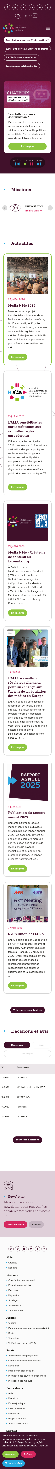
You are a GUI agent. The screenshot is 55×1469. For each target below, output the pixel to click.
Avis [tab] (41, 1045)
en (26, 15)
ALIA (9, 1257)
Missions (12, 1275)
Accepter (10, 1454)
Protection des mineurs (20, 1380)
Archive (36, 1224)
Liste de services (16, 1408)
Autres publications (18, 1423)
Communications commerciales (24, 1360)
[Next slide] (50, 208)
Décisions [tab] (17, 1045)
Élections (13, 1290)
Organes (12, 1262)
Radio (11, 1333)
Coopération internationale (22, 1280)
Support (11, 1431)
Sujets (10, 1350)
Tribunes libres (15, 1310)
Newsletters (14, 1413)
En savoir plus (13, 1463)
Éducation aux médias (19, 1285)
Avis (10, 1393)
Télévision (13, 1338)
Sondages (13, 1300)
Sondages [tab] (27, 1053)
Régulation (14, 1295)
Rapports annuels (17, 1418)
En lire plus (27, 146)
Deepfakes (13, 1365)
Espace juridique (16, 1403)
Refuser (28, 1454)
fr (34, 15)
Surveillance (14, 1305)
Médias (11, 1317)
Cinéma (12, 1322)
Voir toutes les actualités (27, 1010)
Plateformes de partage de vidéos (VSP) (28, 1328)
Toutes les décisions (27, 1139)
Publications (14, 1388)
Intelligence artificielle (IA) (21, 1370)
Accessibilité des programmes (23, 1355)
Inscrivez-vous (15, 1224)
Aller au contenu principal (29, 5)
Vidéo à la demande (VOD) (22, 1343)
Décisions (13, 1398)
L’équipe (12, 1267)
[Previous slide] (4, 208)
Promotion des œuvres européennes (27, 1375)
